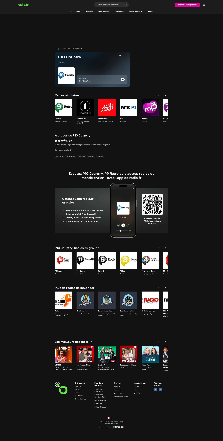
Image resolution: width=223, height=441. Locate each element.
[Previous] (158, 94)
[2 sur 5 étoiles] (58, 140)
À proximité (119, 11)
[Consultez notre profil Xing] (160, 389)
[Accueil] (59, 49)
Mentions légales (100, 400)
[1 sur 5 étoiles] (56, 140)
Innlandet (82, 156)
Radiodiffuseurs (80, 399)
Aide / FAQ (118, 393)
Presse (77, 392)
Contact (117, 387)
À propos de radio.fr (79, 388)
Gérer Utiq (98, 404)
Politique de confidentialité (99, 396)
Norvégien (59, 156)
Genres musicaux (135, 11)
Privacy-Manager (100, 407)
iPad (135, 390)
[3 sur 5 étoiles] (61, 140)
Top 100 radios (75, 11)
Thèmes (150, 11)
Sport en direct (103, 11)
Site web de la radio (62, 150)
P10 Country (84, 81)
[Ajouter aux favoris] (120, 56)
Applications (118, 390)
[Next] (165, 94)
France (113, 418)
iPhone (136, 387)
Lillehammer (70, 156)
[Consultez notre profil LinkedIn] (156, 389)
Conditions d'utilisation (98, 390)
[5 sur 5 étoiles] (67, 140)
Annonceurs (79, 395)
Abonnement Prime (121, 397)
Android (137, 393)
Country (61, 62)
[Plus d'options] (126, 56)
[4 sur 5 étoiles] (64, 140)
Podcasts (89, 11)
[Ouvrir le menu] (204, 4)
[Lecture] (123, 79)
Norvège (91, 156)
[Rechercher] (126, 4)
